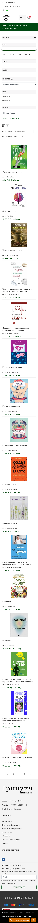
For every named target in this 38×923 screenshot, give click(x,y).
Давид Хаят (10, 177)
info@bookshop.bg (9, 2)
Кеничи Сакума (11, 762)
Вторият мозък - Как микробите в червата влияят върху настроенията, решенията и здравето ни (18, 680)
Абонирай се (19, 887)
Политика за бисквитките (11, 825)
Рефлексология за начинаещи (14, 445)
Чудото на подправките (12, 250)
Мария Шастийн (12, 528)
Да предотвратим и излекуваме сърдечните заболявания (15, 329)
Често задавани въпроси (11, 839)
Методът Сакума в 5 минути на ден (17, 757)
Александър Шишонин (14, 567)
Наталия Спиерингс (13, 294)
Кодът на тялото (9, 484)
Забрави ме (6, 836)
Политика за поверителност (12, 829)
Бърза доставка (7, 832)
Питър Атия (10, 645)
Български (7, 96)
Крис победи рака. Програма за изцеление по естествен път (15, 719)
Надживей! (7, 640)
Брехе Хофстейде (12, 372)
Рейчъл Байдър (12, 411)
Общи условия (7, 821)
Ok (34, 920)
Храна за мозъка (9, 211)
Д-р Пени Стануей (12, 255)
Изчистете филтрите (11, 118)
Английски (7, 100)
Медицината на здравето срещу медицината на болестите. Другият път (17, 563)
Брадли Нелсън (12, 489)
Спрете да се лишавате (12, 172)
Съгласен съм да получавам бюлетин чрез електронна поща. (18, 882)
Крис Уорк (10, 723)
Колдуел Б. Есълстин (13, 333)
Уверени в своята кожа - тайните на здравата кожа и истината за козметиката (17, 290)
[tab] (3, 126)
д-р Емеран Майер (13, 684)
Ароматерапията (9, 523)
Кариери (5, 843)
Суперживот (7, 601)
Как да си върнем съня (12, 367)
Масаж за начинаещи (11, 406)
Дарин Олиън (11, 606)
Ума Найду (10, 216)
